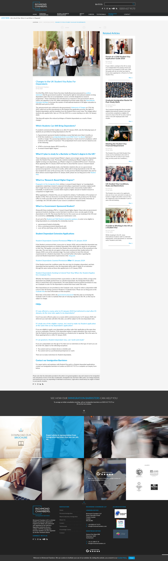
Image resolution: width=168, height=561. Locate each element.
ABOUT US (82, 14)
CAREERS (91, 14)
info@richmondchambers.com (96, 526)
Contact (61, 533)
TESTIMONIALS (101, 14)
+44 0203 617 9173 (93, 524)
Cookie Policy (122, 558)
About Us (62, 520)
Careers (61, 523)
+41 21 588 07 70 (92, 542)
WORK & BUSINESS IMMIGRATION (63, 14)
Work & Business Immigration (68, 517)
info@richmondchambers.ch (95, 543)
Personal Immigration (66, 513)
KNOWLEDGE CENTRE (112, 14)
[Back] (84, 27)
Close (131, 558)
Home (40, 22)
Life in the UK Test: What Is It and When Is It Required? (25, 18)
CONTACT (127, 14)
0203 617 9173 (127, 8)
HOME (35, 14)
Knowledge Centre (49, 22)
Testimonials (63, 526)
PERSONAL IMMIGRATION (43, 14)
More (105, 485)
